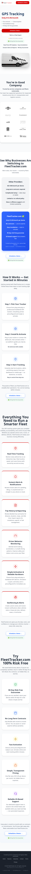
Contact (22, 859)
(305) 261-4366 (7, 870)
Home (4, 859)
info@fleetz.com (17, 870)
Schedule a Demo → (15, 30)
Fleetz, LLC (22, 867)
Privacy (15, 862)
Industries (15, 859)
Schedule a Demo (23, 2)
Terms (26, 859)
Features (9, 859)
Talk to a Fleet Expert (15, 35)
